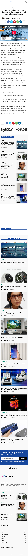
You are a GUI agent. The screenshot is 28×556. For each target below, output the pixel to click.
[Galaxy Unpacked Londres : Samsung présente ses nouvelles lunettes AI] (22, 166)
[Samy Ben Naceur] (3, 18)
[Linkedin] (20, 21)
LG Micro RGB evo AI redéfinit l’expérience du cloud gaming (7, 176)
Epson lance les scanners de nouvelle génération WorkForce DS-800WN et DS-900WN (8, 198)
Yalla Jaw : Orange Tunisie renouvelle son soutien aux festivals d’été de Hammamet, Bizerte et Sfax (14, 414)
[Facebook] (8, 21)
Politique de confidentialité (18, 461)
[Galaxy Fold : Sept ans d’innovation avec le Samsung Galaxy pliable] (14, 428)
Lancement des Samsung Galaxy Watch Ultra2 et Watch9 (7, 154)
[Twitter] (11, 21)
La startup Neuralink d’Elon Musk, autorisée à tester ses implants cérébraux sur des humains (7, 130)
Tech (2, 140)
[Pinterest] (14, 21)
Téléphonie (14, 8)
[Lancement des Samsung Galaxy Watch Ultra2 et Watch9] (22, 155)
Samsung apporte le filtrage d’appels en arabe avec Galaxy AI (8, 187)
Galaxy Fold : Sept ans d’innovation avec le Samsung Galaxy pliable (12, 440)
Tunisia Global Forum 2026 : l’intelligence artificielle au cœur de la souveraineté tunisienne (8, 144)
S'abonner (23, 458)
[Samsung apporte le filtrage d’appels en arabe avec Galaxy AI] (22, 187)
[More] (24, 21)
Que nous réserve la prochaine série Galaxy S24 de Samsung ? (21, 129)
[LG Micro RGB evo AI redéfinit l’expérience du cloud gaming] (22, 177)
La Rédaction (4, 264)
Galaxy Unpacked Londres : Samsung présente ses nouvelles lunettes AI (8, 165)
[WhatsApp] (17, 21)
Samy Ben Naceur (11, 18)
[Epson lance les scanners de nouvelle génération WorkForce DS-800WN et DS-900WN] (22, 198)
